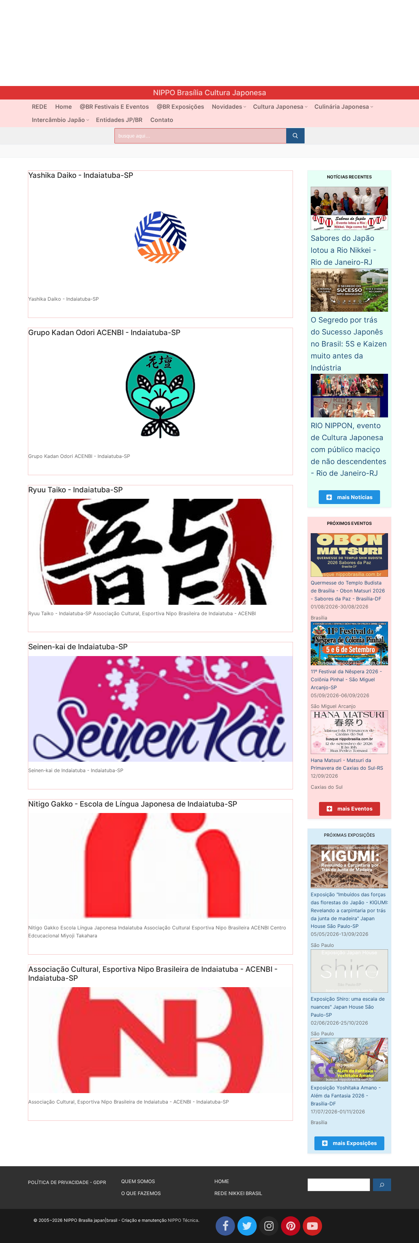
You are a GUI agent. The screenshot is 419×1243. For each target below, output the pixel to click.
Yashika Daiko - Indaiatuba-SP (80, 175)
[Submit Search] (295, 135)
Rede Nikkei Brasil (238, 1193)
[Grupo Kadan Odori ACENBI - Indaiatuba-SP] (160, 395)
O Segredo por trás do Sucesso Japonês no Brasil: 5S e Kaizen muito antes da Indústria (349, 343)
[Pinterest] (290, 1226)
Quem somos (138, 1181)
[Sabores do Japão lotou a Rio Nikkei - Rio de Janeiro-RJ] (349, 228)
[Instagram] (269, 1226)
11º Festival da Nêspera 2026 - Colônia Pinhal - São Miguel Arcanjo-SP (346, 679)
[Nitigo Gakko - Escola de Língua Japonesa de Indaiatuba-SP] (160, 866)
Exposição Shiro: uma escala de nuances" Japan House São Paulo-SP (348, 1007)
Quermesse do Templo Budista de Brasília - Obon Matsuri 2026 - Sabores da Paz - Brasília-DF (348, 591)
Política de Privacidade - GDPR (67, 1182)
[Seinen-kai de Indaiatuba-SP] (160, 709)
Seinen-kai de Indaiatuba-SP (78, 646)
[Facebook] (225, 1226)
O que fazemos (141, 1193)
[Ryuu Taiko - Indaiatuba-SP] (160, 552)
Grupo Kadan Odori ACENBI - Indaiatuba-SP (104, 332)
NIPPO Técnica (183, 1220)
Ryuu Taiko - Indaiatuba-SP (75, 489)
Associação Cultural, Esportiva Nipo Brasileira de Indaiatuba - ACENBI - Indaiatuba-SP (153, 974)
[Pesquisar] (382, 1185)
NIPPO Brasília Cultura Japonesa (209, 92)
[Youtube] (312, 1226)
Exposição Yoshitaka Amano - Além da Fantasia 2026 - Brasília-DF (346, 1096)
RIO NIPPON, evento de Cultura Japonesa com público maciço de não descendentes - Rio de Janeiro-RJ (348, 449)
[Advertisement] (184, 43)
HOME (221, 1181)
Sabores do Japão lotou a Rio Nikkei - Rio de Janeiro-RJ (343, 250)
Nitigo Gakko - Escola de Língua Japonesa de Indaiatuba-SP (132, 803)
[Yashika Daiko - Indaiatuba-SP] (160, 237)
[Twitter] (247, 1226)
